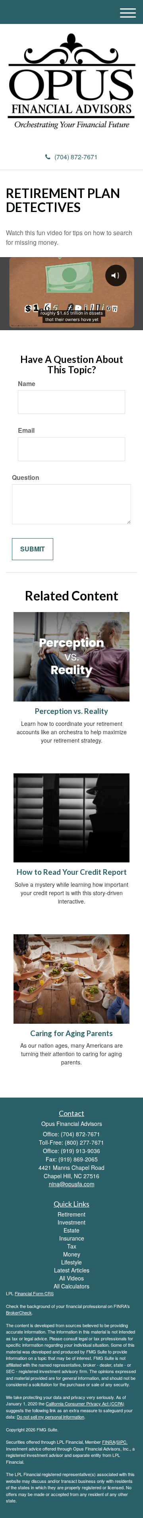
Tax (71, 1246)
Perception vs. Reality (71, 711)
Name (26, 383)
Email (26, 430)
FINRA (108, 1442)
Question (25, 477)
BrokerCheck (19, 1312)
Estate (71, 1230)
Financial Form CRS (34, 1293)
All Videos (71, 1278)
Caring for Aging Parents (71, 1033)
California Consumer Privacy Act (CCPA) (85, 1403)
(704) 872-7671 (76, 156)
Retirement (71, 1214)
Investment (71, 1222)
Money (71, 1254)
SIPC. (122, 1442)
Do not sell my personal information (50, 1416)
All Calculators (71, 1286)
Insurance (71, 1238)
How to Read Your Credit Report (72, 872)
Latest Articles (71, 1270)
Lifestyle (71, 1262)
